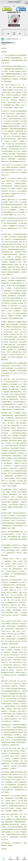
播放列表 (2, 34)
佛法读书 (17, 859)
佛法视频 (10, 859)
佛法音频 (3, 859)
